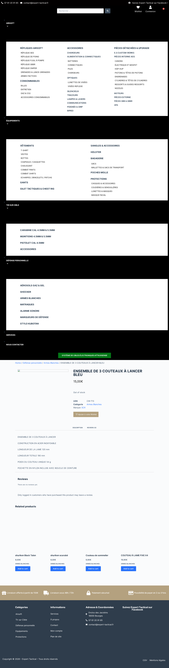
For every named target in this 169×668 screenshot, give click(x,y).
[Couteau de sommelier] (102, 532)
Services (54, 614)
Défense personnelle (32, 363)
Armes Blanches (51, 363)
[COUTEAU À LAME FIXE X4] (137, 532)
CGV (145, 660)
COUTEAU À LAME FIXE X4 (134, 555)
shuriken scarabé (59, 555)
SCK (83, 407)
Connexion (150, 11)
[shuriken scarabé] (66, 532)
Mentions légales (157, 660)
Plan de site (55, 636)
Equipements (22, 631)
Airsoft (19, 614)
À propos (54, 619)
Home (18, 363)
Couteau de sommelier (97, 555)
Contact (54, 625)
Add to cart (23, 568)
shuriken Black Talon (25, 555)
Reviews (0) (91, 428)
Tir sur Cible (21, 619)
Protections (21, 637)
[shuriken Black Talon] (31, 532)
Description (78, 428)
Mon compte (56, 631)
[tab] (77, 427)
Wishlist (138, 11)
